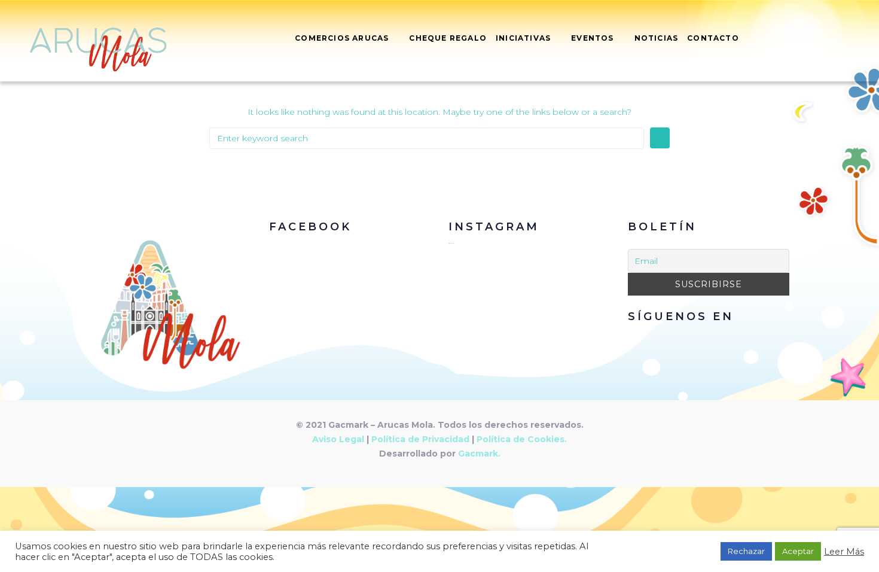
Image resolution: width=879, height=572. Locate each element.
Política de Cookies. (522, 439)
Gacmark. (479, 453)
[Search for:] (426, 138)
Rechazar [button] (746, 551)
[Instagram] (722, 338)
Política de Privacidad (420, 439)
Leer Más (844, 551)
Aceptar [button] (798, 551)
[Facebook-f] (695, 338)
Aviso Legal (338, 439)
